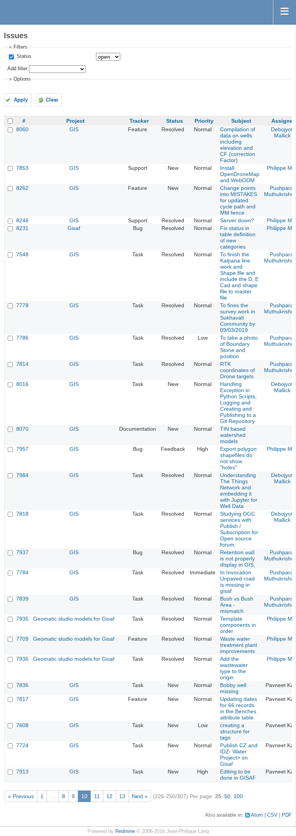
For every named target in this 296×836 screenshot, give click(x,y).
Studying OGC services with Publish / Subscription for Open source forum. (239, 529)
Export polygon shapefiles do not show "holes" (238, 458)
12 (109, 796)
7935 (22, 619)
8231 (22, 228)
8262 (22, 188)
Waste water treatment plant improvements (238, 645)
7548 (22, 254)
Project (75, 121)
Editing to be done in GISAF (238, 774)
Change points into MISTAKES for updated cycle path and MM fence (238, 200)
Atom (257, 815)
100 (238, 796)
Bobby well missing (233, 688)
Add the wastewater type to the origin (234, 668)
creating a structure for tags (235, 731)
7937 (22, 552)
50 (227, 796)
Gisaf (73, 228)
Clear (52, 100)
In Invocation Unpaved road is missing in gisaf (237, 581)
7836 (22, 685)
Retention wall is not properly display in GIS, (237, 558)
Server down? (237, 220)
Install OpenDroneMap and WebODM (239, 174)
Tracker (139, 121)
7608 (22, 725)
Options (22, 79)
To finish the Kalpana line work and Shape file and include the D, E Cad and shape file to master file (239, 276)
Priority (204, 121)
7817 (22, 699)
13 (122, 796)
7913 (22, 771)
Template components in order (238, 625)
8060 (22, 129)
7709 (22, 639)
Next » (140, 796)
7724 (22, 745)
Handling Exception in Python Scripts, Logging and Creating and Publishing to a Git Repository (238, 402)
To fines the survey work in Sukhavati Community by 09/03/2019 (237, 317)
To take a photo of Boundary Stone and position (239, 347)
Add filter (17, 68)
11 (97, 796)
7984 (22, 475)
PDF (287, 815)
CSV (272, 815)
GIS (74, 129)
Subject (241, 121)
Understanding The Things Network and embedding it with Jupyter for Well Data (238, 490)
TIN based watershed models (233, 435)
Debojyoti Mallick (282, 132)
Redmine (125, 831)
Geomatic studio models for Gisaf (73, 619)
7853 (22, 168)
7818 (22, 514)
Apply (21, 100)
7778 (22, 305)
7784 (22, 572)
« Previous (21, 796)
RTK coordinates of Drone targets (237, 370)
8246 (22, 220)
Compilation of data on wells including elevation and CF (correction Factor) (237, 144)
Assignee (283, 121)
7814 (22, 364)
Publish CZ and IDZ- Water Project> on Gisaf (238, 754)
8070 (22, 429)
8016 (22, 384)
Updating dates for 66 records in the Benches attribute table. (238, 708)
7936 (22, 659)
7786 (22, 338)
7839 (22, 599)
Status (23, 56)
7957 (22, 449)
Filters (20, 47)
